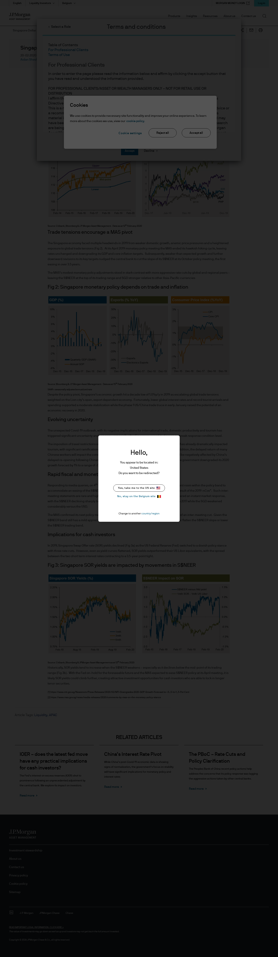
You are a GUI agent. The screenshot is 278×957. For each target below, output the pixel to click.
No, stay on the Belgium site (136, 496)
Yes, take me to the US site (136, 488)
